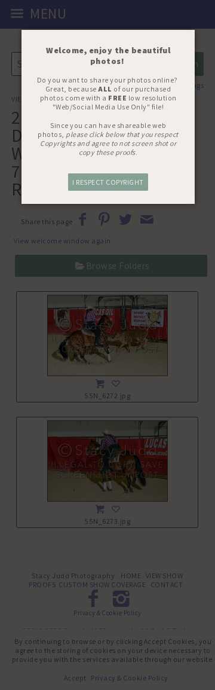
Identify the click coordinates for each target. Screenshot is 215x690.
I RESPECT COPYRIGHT (108, 182)
